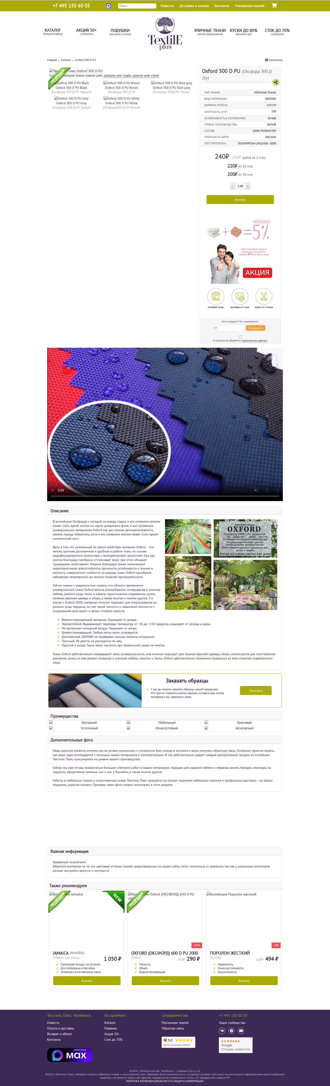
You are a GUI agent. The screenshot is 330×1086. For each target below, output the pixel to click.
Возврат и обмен (59, 1034)
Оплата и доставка (60, 1028)
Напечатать (275, 60)
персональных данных (254, 340)
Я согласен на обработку (240, 340)
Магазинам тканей (249, 5)
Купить (86, 980)
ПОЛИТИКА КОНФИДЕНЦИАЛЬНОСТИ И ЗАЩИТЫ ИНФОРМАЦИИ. (165, 1081)
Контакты (222, 5)
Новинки (110, 1028)
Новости (167, 5)
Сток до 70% (277, 32)
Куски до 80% (243, 32)
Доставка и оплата (194, 5)
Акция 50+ (86, 32)
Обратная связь (173, 1028)
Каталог (53, 32)
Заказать (256, 690)
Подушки (120, 32)
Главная (52, 60)
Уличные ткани (210, 32)
